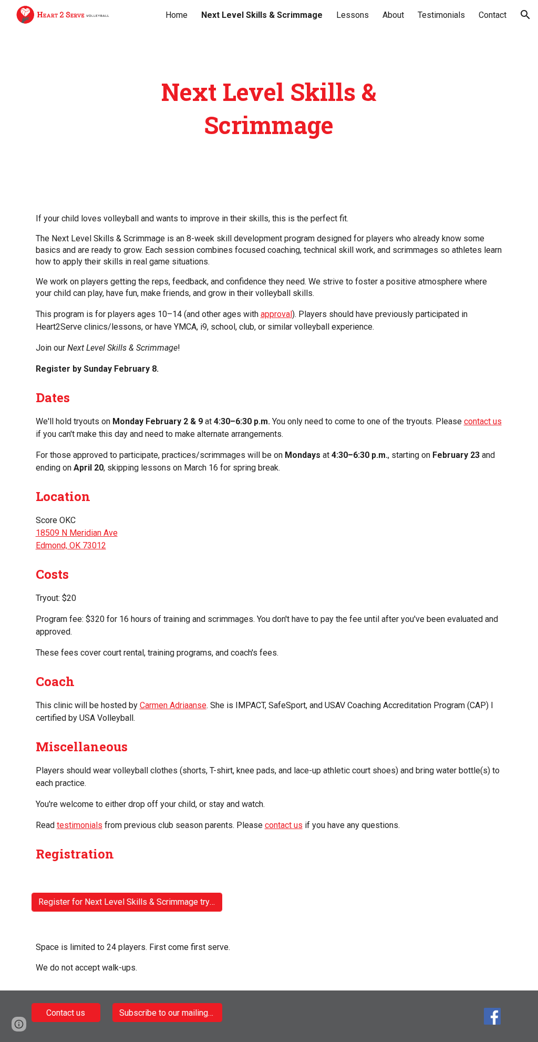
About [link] (393, 15)
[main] (268, 108)
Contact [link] (492, 15)
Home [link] (176, 15)
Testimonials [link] (441, 15)
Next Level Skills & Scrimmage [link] (262, 15)
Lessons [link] (352, 15)
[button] (525, 14)
